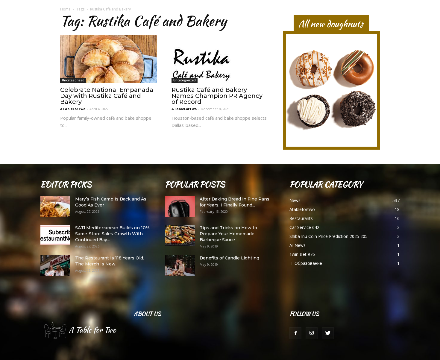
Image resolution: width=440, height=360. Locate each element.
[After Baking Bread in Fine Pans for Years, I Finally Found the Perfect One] (180, 206)
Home (65, 9)
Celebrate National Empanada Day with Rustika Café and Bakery (106, 95)
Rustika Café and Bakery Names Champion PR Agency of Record (217, 95)
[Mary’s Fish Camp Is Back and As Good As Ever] (55, 206)
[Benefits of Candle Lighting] (180, 265)
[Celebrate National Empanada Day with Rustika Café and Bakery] (108, 59)
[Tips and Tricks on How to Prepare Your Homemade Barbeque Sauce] (180, 235)
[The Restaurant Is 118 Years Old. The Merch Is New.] (55, 265)
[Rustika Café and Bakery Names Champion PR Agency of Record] (220, 59)
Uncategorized (73, 80)
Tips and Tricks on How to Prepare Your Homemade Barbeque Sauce (228, 233)
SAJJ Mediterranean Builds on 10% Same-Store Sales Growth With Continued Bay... (112, 233)
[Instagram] (312, 333)
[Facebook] (295, 333)
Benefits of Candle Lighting (229, 258)
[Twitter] (328, 333)
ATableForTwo (72, 109)
